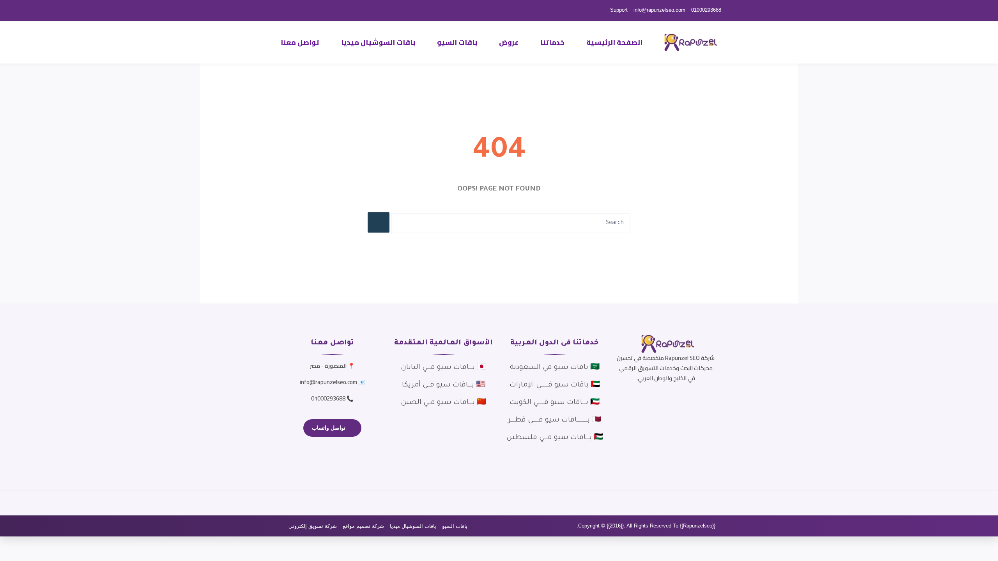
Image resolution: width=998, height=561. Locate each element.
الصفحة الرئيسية (614, 42)
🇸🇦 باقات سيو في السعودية (555, 368)
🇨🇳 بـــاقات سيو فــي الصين (443, 403)
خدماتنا (552, 42)
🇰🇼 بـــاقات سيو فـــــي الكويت (555, 403)
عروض (508, 42)
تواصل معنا (300, 42)
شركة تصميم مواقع (363, 526)
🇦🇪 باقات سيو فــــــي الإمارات (555, 385)
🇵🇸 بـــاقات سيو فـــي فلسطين (554, 438)
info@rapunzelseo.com (659, 10)
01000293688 (706, 10)
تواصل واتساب (328, 428)
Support (619, 10)
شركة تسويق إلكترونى (312, 526)
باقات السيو (457, 42)
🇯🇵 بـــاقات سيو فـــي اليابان (443, 368)
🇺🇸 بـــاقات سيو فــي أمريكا (443, 385)
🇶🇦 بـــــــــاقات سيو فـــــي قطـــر (554, 420)
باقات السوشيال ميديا (378, 42)
